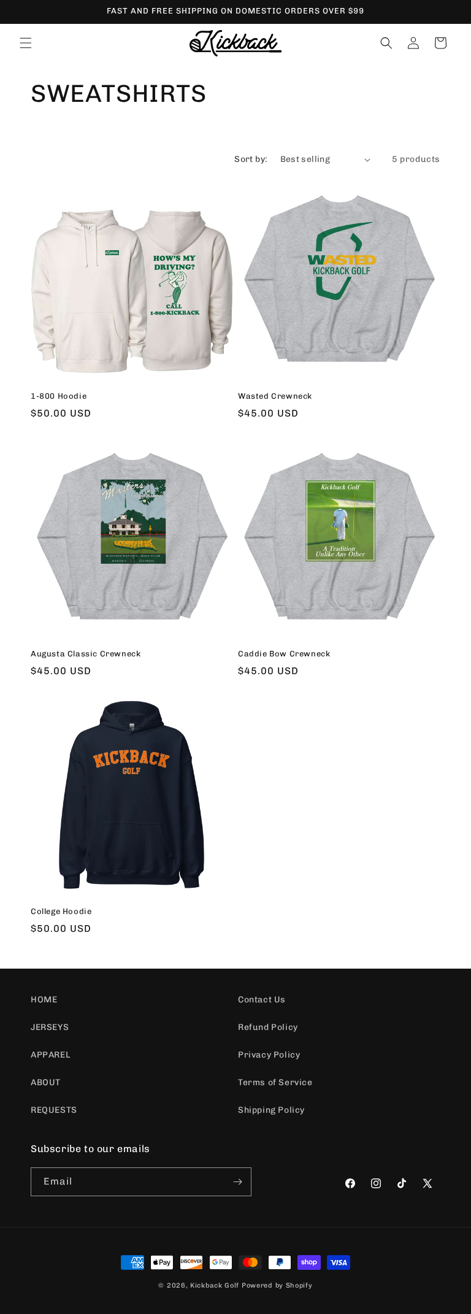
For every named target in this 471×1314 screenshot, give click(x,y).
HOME (44, 999)
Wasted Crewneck (275, 396)
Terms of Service (275, 1082)
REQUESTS (54, 1110)
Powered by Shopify (277, 1285)
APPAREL (51, 1055)
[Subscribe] (237, 1181)
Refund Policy (268, 1027)
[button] (25, 42)
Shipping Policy (271, 1110)
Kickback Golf (214, 1285)
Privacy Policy (269, 1055)
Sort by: (250, 159)
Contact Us (262, 999)
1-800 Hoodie (58, 396)
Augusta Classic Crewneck (85, 653)
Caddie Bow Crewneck (284, 653)
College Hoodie (61, 911)
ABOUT (46, 1082)
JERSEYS (50, 1027)
